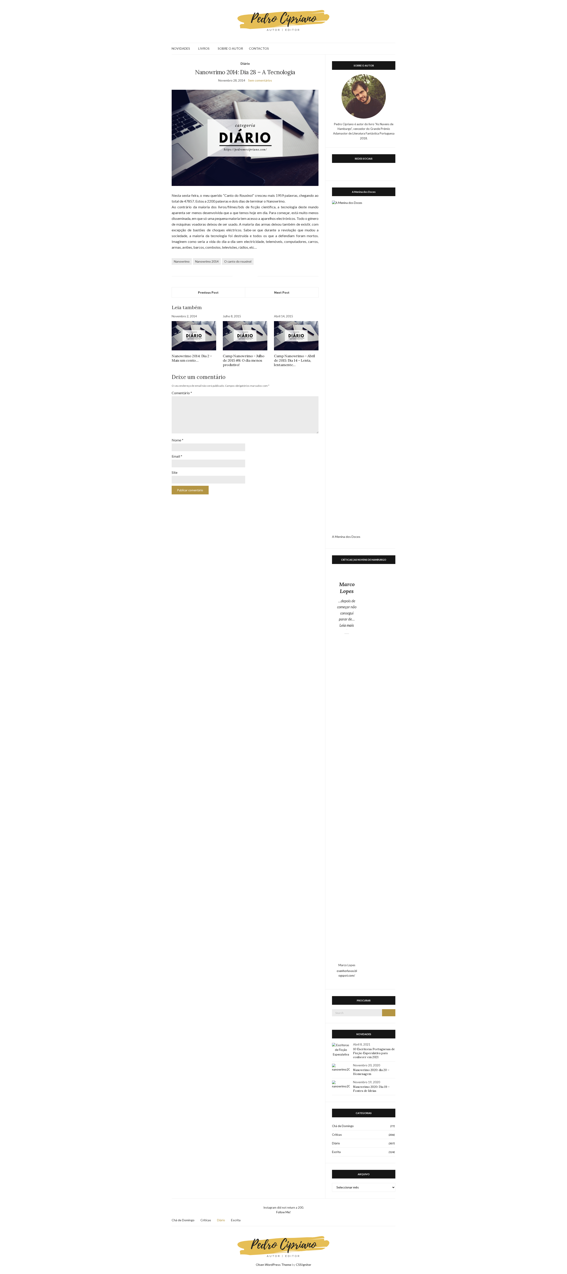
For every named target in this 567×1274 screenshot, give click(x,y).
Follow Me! (283, 1212)
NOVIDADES (181, 48)
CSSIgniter (303, 1264)
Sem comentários (260, 80)
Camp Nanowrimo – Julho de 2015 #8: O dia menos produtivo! (243, 360)
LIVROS (204, 48)
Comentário (182, 393)
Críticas (337, 1134)
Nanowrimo (182, 261)
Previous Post (208, 292)
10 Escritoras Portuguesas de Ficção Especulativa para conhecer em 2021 (374, 1053)
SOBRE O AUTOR (230, 48)
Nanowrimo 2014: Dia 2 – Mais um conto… (192, 358)
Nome (177, 440)
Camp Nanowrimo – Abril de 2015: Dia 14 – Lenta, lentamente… (294, 360)
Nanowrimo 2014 (207, 261)
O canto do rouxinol (237, 261)
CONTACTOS (259, 48)
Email (177, 456)
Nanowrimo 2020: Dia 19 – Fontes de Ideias (371, 1089)
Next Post (281, 292)
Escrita (336, 1152)
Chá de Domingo (343, 1126)
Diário (245, 63)
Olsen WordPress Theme (273, 1264)
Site (174, 472)
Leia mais (348, 625)
